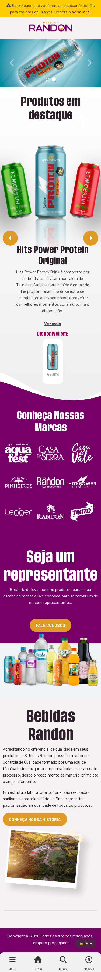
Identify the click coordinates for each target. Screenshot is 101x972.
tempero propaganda (50, 942)
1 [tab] (47, 79)
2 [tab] (53, 79)
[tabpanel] (50, 63)
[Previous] (12, 63)
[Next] (89, 63)
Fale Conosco (50, 625)
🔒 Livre (85, 943)
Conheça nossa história (35, 819)
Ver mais (52, 323)
